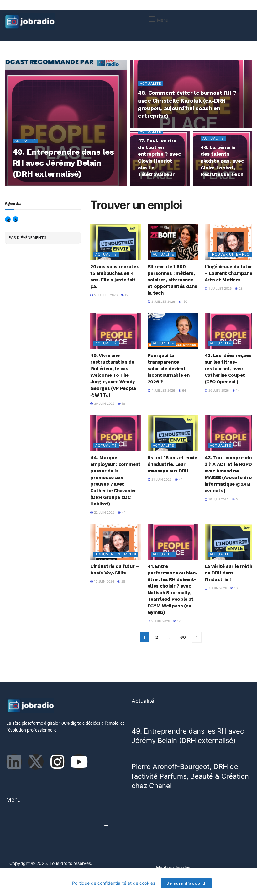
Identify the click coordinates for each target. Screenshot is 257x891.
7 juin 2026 (217, 588)
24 (175, 128)
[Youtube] (79, 762)
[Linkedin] (14, 762)
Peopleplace (30, 186)
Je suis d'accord (186, 883)
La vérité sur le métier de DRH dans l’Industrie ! (230, 572)
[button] (158, 19)
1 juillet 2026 (219, 288)
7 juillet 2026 (215, 186)
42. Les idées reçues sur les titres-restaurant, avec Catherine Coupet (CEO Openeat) (228, 369)
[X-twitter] (36, 762)
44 (123, 512)
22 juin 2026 (103, 512)
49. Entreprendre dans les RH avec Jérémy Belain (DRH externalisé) (63, 163)
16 (235, 588)
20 (175, 186)
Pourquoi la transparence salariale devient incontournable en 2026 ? (169, 369)
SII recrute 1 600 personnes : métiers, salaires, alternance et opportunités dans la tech (172, 280)
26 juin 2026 (218, 390)
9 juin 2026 (160, 621)
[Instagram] (57, 762)
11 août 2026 (58, 186)
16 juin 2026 (217, 499)
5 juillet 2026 (105, 295)
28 (240, 288)
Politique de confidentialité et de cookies (113, 883)
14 (236, 186)
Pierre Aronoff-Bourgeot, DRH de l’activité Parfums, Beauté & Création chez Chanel (190, 776)
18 (123, 403)
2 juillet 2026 (162, 301)
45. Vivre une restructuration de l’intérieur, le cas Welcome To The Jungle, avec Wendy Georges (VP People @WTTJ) (113, 375)
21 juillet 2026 (154, 128)
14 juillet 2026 (154, 186)
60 (183, 637)
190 (184, 301)
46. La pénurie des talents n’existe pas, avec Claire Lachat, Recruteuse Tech (222, 160)
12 (126, 295)
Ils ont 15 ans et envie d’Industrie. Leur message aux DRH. (172, 464)
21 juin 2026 (160, 479)
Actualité (25, 141)
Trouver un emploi (230, 254)
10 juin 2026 (103, 581)
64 (183, 390)
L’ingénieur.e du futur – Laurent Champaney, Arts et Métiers (230, 273)
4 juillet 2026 (162, 390)
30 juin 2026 (103, 403)
